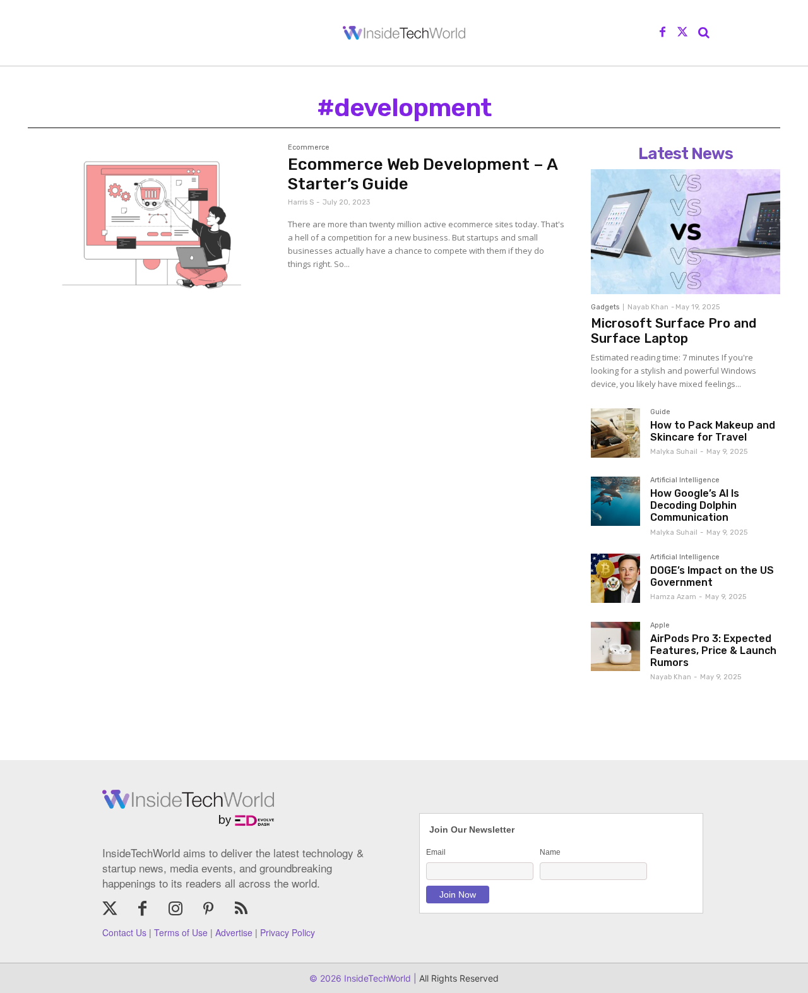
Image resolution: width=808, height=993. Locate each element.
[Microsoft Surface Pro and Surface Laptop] (685, 231)
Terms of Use (181, 932)
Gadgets (605, 307)
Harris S (301, 202)
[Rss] (241, 909)
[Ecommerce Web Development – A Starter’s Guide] (151, 223)
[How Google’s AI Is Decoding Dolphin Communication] (615, 501)
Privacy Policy (287, 932)
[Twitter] (682, 33)
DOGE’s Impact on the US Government (712, 576)
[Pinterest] (208, 909)
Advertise (233, 932)
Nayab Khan (647, 307)
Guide (660, 412)
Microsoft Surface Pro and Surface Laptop (673, 331)
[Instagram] (175, 909)
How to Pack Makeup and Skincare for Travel (712, 431)
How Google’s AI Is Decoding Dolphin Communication (694, 505)
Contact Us (124, 932)
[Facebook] (663, 33)
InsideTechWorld (376, 978)
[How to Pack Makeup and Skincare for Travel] (615, 433)
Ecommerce (309, 148)
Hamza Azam (673, 597)
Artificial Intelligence (685, 480)
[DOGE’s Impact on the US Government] (615, 578)
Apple (660, 625)
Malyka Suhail (674, 452)
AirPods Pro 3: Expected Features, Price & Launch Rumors (713, 651)
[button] (704, 33)
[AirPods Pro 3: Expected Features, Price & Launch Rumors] (615, 646)
